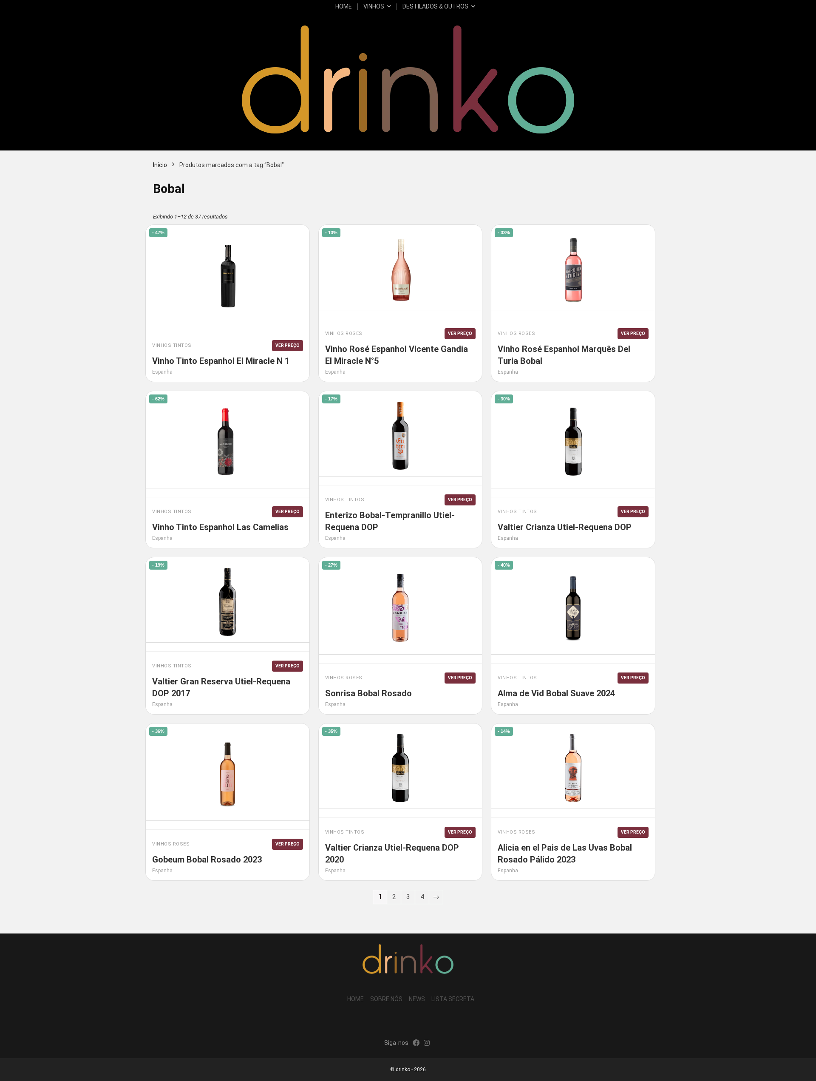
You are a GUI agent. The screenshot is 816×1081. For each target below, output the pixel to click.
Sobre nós (386, 999)
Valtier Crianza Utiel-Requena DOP (565, 527)
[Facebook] (416, 1043)
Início (160, 165)
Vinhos (373, 6)
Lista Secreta (452, 999)
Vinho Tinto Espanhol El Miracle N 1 (220, 361)
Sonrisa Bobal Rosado (368, 693)
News (417, 999)
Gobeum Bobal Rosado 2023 (207, 859)
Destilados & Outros (435, 6)
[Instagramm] (426, 1043)
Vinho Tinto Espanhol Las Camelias (220, 527)
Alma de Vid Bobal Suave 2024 (556, 693)
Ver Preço (287, 345)
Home (343, 6)
